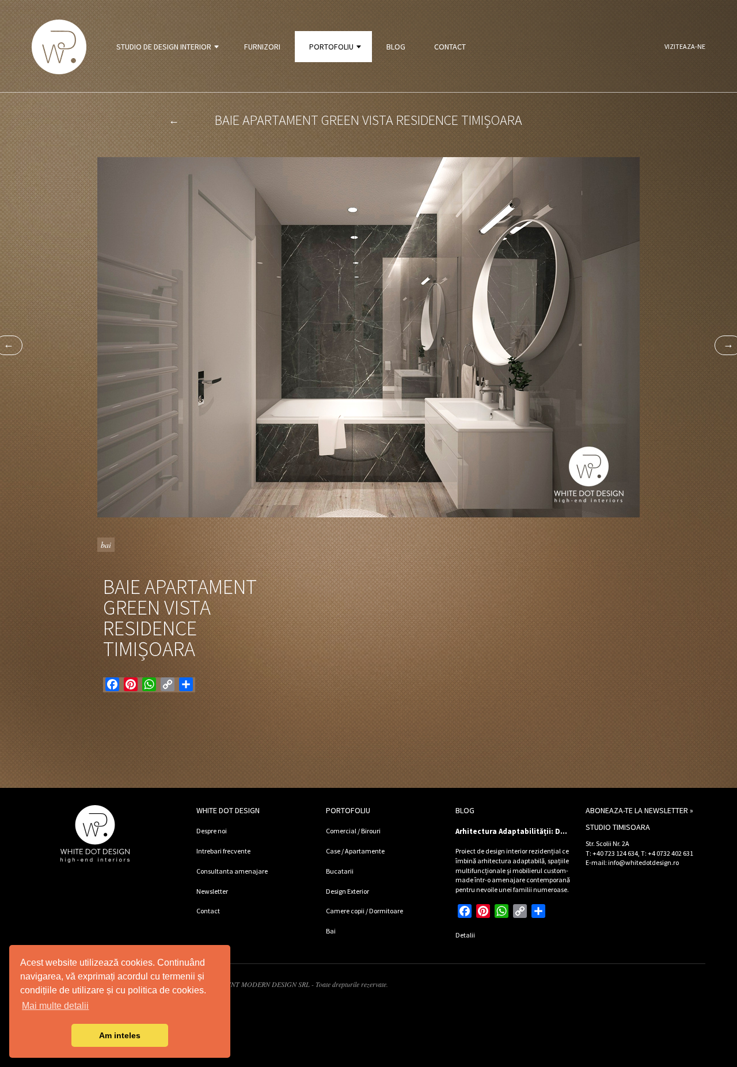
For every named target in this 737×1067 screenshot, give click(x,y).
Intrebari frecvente (223, 851)
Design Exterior (347, 891)
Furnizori (262, 46)
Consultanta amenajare (232, 871)
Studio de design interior (163, 46)
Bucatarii (340, 871)
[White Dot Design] (59, 47)
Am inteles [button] (119, 1035)
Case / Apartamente (355, 851)
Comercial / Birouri (353, 830)
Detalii (465, 935)
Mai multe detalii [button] (55, 1006)
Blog (395, 46)
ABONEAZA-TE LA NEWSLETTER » (639, 810)
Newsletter (212, 891)
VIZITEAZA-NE (684, 46)
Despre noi (211, 830)
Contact (450, 46)
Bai (106, 544)
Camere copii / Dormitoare (364, 910)
